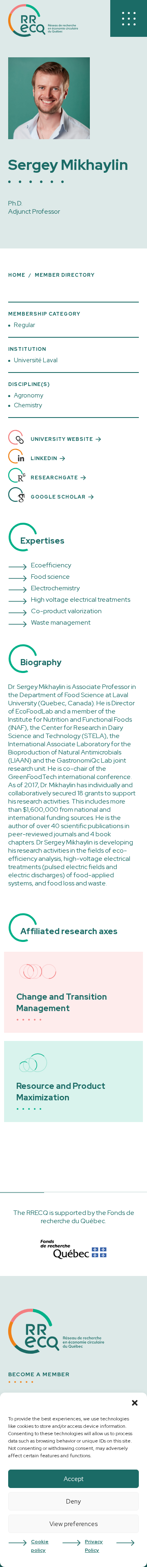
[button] (135, 1403)
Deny (73, 1501)
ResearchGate (54, 477)
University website (62, 439)
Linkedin (44, 458)
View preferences (73, 1524)
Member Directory (65, 275)
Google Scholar (58, 497)
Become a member (38, 1374)
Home (16, 275)
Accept (73, 1479)
